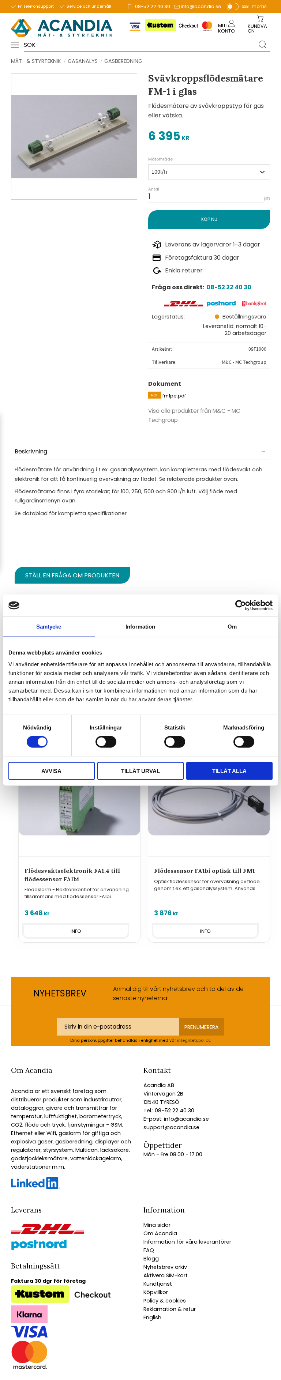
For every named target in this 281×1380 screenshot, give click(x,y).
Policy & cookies (164, 1300)
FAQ (148, 1250)
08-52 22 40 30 (152, 6)
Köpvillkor (155, 1292)
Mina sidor (157, 1225)
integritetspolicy (193, 1040)
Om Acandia (160, 1233)
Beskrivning (31, 451)
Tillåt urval (140, 771)
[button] (17, 47)
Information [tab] (140, 626)
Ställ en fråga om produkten (72, 575)
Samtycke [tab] (48, 626)
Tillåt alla (229, 771)
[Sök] (262, 44)
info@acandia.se (201, 6)
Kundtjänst (157, 1283)
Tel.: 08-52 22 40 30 (168, 1110)
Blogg (151, 1258)
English (152, 1317)
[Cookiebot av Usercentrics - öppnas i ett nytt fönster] (241, 605)
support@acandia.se (171, 1127)
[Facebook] (35, 1187)
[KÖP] (209, 219)
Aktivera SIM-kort (165, 1275)
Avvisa (51, 771)
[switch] (105, 742)
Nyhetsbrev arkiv (165, 1267)
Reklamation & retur (169, 1309)
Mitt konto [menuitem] (226, 28)
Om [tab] (232, 626)
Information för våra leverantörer (187, 1241)
